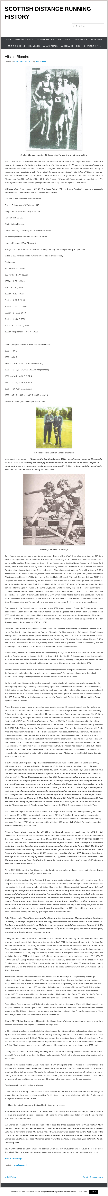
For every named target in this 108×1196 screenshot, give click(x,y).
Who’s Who (67, 46)
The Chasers (80, 40)
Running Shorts (16, 46)
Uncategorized (20, 1165)
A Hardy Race (50, 46)
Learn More (82, 1192)
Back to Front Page (13, 1158)
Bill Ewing (10, 1177)
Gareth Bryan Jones (93, 1177)
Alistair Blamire (17, 57)
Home (9, 40)
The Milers (34, 46)
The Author (41, 62)
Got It (93, 1192)
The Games (96, 40)
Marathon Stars (46, 40)
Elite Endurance (24, 40)
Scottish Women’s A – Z (88, 46)
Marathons (64, 40)
